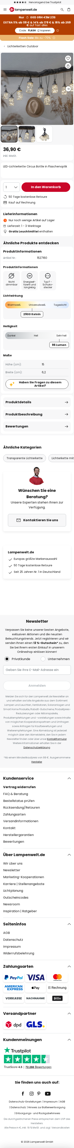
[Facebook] (25, 1093)
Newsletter (11, 870)
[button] (9, 134)
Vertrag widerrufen (19, 787)
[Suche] (62, 9)
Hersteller (36, 761)
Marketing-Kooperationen (23, 877)
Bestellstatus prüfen (19, 801)
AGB (6, 933)
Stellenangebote (31, 884)
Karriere (9, 884)
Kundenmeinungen (22, 1039)
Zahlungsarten (14, 814)
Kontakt (9, 828)
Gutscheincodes (15, 897)
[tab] (37, 810)
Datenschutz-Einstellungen (25, 1101)
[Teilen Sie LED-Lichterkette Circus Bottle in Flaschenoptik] (68, 66)
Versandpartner (19, 1013)
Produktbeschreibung (24, 414)
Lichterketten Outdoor (22, 46)
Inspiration (11, 911)
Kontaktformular (57, 739)
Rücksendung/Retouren (21, 807)
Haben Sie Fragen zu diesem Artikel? (40, 384)
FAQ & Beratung (15, 794)
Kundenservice (18, 778)
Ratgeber (29, 911)
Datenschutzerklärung (36, 747)
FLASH (35, 30)
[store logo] (25, 9)
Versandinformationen (20, 821)
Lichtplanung (13, 890)
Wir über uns (12, 863)
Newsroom (11, 904)
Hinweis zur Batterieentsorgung (46, 1107)
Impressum (12, 946)
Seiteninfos (14, 924)
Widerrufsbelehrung (18, 953)
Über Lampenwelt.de (24, 854)
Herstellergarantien (18, 835)
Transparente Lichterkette (25, 458)
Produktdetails (18, 402)
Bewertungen (17, 426)
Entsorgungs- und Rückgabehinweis (38, 1113)
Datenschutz (13, 939)
